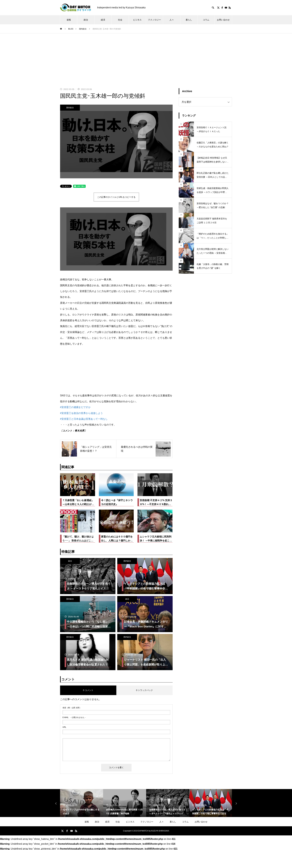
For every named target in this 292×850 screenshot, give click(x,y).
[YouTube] (225, 7)
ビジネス (137, 20)
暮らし (189, 20)
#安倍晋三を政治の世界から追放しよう (81, 413)
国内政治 (70, 108)
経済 (103, 20)
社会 (120, 20)
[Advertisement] (146, 56)
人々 (172, 20)
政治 (86, 20)
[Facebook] (222, 7)
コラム (206, 20)
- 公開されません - (74, 717)
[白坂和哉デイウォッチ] (75, 7)
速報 (69, 20)
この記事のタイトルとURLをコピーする (116, 197)
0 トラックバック (144, 690)
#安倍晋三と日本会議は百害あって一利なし (84, 419)
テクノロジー (154, 20)
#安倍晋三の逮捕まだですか (75, 407)
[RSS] (229, 7)
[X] (218, 7)
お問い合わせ (223, 20)
